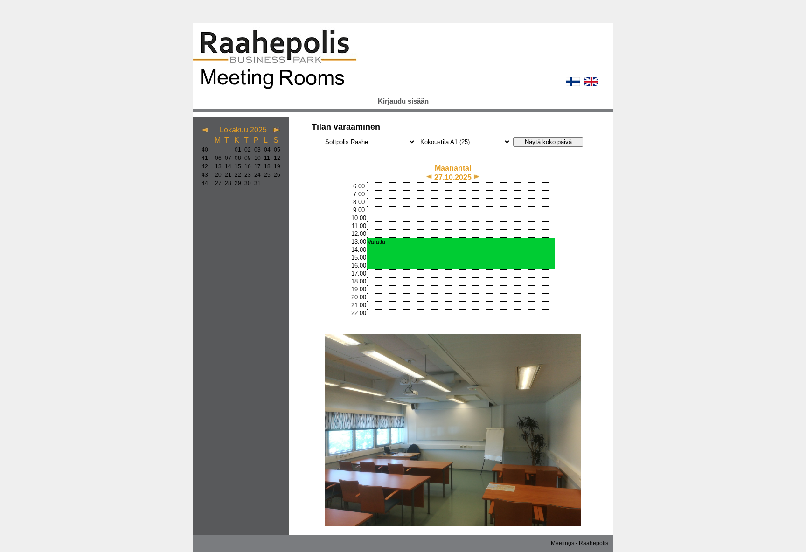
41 (205, 158)
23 (245, 175)
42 (205, 166)
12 (275, 158)
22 (236, 175)
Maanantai (453, 168)
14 (226, 166)
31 (255, 183)
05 (275, 149)
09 (245, 158)
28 (226, 183)
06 (216, 158)
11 (265, 158)
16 (245, 166)
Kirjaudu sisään (403, 101)
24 (255, 175)
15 (236, 166)
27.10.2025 (453, 177)
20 (216, 175)
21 (226, 175)
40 (205, 149)
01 (236, 149)
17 (255, 166)
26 (275, 175)
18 (265, 166)
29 (236, 183)
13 (216, 166)
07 (226, 158)
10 (255, 158)
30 (245, 183)
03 (255, 149)
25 (265, 175)
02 (245, 149)
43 (205, 175)
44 (205, 183)
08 (236, 158)
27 (216, 183)
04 (265, 149)
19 (275, 166)
